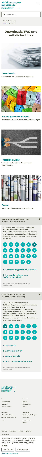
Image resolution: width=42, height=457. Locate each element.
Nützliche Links (10, 159)
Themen (3, 399)
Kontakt (20, 431)
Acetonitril (10, 345)
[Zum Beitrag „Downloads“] (21, 56)
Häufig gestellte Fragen (15, 116)
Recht (3, 420)
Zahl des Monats (27, 399)
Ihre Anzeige (12, 431)
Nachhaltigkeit (5, 401)
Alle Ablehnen (8, 449)
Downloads (8, 73)
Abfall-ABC (4, 412)
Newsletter (25, 417)
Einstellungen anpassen (9, 453)
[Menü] (38, 3)
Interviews (4, 404)
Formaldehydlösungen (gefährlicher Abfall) (15, 276)
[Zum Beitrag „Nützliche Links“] (21, 142)
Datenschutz (5, 434)
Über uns (4, 431)
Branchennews (26, 404)
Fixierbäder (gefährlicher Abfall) (20, 270)
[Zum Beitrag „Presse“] (21, 188)
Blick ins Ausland (6, 406)
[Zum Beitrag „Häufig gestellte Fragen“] (21, 99)
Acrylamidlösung (13, 351)
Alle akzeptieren (22, 449)
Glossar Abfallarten (7, 415)
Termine (24, 406)
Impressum (28, 431)
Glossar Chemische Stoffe (8, 417)
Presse (5, 205)
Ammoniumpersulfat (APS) (18, 361)
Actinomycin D (12, 356)
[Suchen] (3, 14)
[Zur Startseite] (11, 5)
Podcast (24, 401)
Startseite (5, 23)
